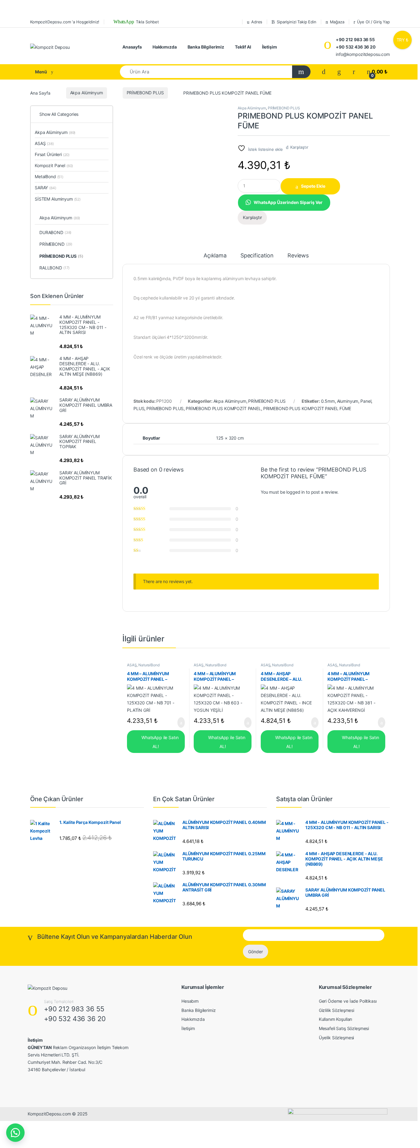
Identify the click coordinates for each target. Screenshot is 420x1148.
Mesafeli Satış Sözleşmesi (344, 1028)
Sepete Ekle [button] (177, 722)
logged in (295, 492)
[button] (284, 202)
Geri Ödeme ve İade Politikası (348, 1001)
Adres (256, 21)
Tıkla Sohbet (135, 21)
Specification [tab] (257, 256)
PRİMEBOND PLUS (145, 92)
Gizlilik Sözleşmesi (336, 1010)
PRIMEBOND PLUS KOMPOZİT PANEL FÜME (307, 408)
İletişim (269, 46)
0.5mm (328, 401)
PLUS (138, 408)
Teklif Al (243, 46)
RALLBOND (54, 267)
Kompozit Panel (54, 165)
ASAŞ (132, 665)
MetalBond (49, 176)
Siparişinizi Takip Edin (296, 21)
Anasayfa (132, 46)
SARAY (45, 187)
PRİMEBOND (55, 244)
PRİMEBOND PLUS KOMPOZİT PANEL (223, 408)
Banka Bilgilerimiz (206, 46)
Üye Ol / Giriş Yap (373, 21)
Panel (365, 401)
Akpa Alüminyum (86, 92)
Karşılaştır (299, 147)
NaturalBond (148, 665)
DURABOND (55, 232)
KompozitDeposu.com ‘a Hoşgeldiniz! (64, 21)
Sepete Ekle (313, 186)
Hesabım (190, 1001)
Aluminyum (348, 401)
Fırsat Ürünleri (52, 154)
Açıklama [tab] (215, 256)
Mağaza (337, 21)
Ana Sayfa (40, 92)
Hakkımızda (165, 46)
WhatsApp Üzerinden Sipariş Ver (288, 202)
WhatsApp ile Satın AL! (159, 742)
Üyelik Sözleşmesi (336, 1037)
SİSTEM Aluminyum (58, 199)
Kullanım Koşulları (335, 1019)
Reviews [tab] (298, 256)
